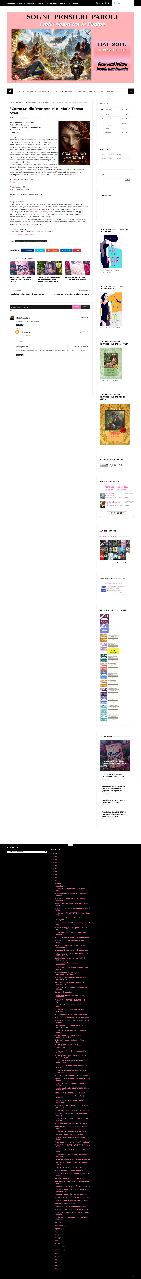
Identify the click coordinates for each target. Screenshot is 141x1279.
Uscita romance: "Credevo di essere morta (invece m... (71, 894)
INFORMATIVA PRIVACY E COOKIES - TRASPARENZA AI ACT (98, 91)
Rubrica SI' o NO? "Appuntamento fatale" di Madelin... (72, 1174)
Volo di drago (110, 494)
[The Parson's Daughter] (115, 552)
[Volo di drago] (102, 498)
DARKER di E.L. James (63, 1048)
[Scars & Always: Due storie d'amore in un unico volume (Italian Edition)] (110, 552)
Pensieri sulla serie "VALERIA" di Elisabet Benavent (71, 933)
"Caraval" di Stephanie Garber (66, 1203)
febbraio (58, 1247)
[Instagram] (97, 3)
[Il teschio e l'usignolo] (102, 507)
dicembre (59, 883)
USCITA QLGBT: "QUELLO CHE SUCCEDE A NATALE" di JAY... (70, 1057)
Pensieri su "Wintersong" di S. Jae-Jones (70, 1131)
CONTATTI (56, 91)
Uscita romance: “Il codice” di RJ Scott (69, 1170)
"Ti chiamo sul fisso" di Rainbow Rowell (70, 1206)
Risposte (20, 328)
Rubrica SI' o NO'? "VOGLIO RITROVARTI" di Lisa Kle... (71, 1119)
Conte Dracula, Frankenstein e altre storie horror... (71, 1006)
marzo (57, 1244)
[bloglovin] (108, 3)
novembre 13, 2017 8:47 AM (80, 332)
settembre (59, 1226)
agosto (58, 1229)
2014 (55, 1260)
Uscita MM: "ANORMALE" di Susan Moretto (71, 1209)
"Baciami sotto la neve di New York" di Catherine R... (70, 959)
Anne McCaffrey (111, 495)
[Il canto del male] (106, 559)
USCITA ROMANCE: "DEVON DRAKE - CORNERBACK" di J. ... (68, 1036)
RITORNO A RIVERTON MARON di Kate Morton (72, 1159)
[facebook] (99, 3)
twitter (116, 128)
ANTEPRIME (31, 91)
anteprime (19, 103)
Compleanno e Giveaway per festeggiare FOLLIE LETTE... (71, 1066)
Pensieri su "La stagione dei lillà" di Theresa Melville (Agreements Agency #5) (48, 279)
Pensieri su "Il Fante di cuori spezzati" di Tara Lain (70, 1052)
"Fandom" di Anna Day (63, 992)
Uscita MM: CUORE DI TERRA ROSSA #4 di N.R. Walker (72, 1022)
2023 (55, 862)
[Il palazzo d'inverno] (110, 559)
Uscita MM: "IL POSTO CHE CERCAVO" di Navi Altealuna (72, 1106)
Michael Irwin (110, 504)
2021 (55, 868)
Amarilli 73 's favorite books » (121, 563)
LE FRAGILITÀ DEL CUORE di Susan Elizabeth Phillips (71, 1114)
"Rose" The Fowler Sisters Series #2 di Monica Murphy (70, 946)
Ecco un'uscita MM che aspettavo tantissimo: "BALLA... (68, 964)
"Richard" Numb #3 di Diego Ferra (68, 1178)
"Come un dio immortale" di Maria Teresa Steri (71, 1127)
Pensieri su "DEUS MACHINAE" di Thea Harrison (69, 1011)
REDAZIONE (67, 91)
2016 (55, 1254)
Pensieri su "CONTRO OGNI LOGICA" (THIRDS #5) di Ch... (72, 1213)
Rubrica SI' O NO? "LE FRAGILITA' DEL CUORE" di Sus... (72, 969)
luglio (57, 1232)
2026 (55, 853)
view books (123, 594)
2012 (55, 1266)
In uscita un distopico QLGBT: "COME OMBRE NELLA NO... (72, 1089)
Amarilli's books (109, 536)
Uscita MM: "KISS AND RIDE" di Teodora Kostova (70, 899)
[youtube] (105, 3)
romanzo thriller (44, 103)
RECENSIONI (44, 91)
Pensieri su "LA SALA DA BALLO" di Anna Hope (70, 1031)
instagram (116, 119)
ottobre (58, 1223)
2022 (55, 865)
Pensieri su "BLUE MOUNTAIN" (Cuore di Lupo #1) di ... (72, 914)
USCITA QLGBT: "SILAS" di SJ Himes (68, 1045)
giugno (58, 1235)
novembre (59, 886)
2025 (55, 856)
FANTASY (40, 3)
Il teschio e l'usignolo (112, 502)
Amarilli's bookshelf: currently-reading (116, 488)
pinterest (116, 124)
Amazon (13, 182)
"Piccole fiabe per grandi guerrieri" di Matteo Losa (69, 983)
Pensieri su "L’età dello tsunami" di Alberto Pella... (72, 1151)
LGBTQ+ (63, 3)
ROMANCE (11, 3)
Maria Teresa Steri (30, 103)
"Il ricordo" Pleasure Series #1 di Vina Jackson (69, 1041)
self (53, 103)
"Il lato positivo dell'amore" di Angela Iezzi (71, 950)
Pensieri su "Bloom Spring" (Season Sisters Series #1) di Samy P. (21, 279)
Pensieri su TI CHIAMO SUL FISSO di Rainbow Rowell (72, 890)
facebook (85, 307)
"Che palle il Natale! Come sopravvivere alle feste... (72, 1182)
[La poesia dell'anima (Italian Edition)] (110, 546)
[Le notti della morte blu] (115, 559)
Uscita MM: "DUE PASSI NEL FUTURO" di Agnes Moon (70, 1001)
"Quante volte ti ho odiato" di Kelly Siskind (71, 1075)
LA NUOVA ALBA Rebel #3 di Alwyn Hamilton (72, 1197)
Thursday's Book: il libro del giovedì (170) (71, 1134)
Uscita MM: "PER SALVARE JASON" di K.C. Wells (70, 941)
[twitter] (102, 3)
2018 (55, 877)
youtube (116, 132)
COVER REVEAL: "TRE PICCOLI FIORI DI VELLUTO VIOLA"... (69, 1026)
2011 (55, 1269)
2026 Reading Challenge (113, 583)
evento (103, 158)
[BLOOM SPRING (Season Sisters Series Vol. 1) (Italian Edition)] (123, 546)
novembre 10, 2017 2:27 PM (80, 318)
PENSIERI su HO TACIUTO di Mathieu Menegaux (69, 1102)
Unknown (25, 332)
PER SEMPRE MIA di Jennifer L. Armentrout (71, 1200)
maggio (58, 1238)
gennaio (58, 1250)
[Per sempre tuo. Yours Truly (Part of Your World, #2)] (102, 559)
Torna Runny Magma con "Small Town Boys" (72, 1142)
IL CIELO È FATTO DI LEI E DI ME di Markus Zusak (71, 1164)
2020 (55, 871)
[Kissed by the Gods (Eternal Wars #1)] (119, 546)
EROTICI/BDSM (74, 3)
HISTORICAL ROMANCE (25, 3)
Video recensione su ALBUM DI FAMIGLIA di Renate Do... (71, 1190)
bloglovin (116, 109)
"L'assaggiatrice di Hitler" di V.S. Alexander (72, 1017)
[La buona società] (102, 546)
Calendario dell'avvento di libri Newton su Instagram (71, 919)
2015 (55, 1257)
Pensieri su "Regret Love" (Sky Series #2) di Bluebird (75, 278)
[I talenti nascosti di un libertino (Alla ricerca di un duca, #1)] (106, 553)
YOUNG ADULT (51, 3)
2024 (55, 859)
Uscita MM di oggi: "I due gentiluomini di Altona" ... (71, 929)
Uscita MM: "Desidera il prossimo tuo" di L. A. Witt (72, 909)
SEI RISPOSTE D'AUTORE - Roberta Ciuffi (70, 1093)
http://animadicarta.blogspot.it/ (42, 212)
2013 (55, 1263)
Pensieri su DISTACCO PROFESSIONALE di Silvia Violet (70, 1071)
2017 (55, 880)
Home (12, 103)
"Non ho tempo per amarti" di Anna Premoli (72, 937)
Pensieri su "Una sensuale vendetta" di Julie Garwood (72, 1218)
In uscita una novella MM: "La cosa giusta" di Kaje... (72, 924)
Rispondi (20, 324)
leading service (22, 347)
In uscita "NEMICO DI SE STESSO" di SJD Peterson (70, 1138)
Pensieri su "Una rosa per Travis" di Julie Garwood (70, 1097)
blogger (76, 307)
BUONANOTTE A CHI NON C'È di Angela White (72, 1186)
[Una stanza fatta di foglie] (115, 546)
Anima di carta (15, 197)
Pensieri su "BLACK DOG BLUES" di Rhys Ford (72, 1110)
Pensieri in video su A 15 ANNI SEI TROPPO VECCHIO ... (71, 1156)
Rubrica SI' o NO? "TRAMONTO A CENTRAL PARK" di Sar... (71, 1062)
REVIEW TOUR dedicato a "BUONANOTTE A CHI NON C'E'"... (71, 954)
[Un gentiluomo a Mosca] (106, 546)
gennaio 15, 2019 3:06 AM (81, 346)
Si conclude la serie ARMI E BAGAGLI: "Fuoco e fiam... (72, 1079)
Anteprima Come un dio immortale (23, 234)
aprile (57, 1241)
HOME (21, 91)
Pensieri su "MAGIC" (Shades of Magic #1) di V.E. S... (72, 1084)
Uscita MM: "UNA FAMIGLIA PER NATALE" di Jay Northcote (71, 978)
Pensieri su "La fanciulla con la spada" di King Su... (71, 988)
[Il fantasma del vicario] (119, 559)
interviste (119, 158)
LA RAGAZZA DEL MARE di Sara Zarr (68, 1167)
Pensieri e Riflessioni (107, 154)
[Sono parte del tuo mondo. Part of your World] (123, 552)
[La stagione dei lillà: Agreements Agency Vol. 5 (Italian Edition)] (123, 559)
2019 (55, 874)
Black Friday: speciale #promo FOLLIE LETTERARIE (69, 996)
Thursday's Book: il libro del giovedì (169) (71, 1194)
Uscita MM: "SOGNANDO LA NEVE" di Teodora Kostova (72, 1146)
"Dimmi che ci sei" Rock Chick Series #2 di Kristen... (71, 904)
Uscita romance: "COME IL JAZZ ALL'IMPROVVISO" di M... (67, 974)
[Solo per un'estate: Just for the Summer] (128, 553)
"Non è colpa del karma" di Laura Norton (71, 1014)
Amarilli (109, 586)
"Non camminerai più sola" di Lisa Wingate (72, 1123)
